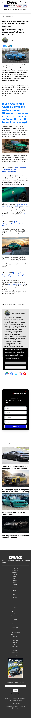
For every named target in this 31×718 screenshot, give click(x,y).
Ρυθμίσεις (15, 362)
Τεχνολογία (14, 578)
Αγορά (14, 582)
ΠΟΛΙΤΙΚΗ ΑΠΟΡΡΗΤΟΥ (16, 700)
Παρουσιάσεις (15, 623)
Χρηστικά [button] (15, 640)
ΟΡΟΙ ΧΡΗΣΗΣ (22, 698)
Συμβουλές (15, 636)
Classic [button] (15, 619)
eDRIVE (15, 12)
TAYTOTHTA (27, 560)
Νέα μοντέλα (15, 570)
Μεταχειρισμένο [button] (15, 632)
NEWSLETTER (11, 560)
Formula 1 (15, 600)
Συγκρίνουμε (15, 594)
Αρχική (3, 16)
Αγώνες (20, 9)
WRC (15, 602)
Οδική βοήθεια (15, 646)
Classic (25, 9)
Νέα (15, 609)
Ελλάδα (15, 574)
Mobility (15, 613)
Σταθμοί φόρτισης (15, 615)
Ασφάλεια (15, 580)
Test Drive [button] (15, 587)
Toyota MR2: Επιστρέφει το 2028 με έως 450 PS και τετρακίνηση (15, 468)
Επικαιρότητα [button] (15, 568)
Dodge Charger (7, 303)
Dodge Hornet (11, 304)
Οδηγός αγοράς (14, 634)
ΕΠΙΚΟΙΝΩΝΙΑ (19, 560)
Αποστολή (15, 592)
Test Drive (14, 9)
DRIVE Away (10, 12)
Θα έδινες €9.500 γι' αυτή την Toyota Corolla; (13, 514)
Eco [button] (15, 607)
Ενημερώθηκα (15, 367)
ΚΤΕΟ (15, 644)
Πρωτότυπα (15, 572)
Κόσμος (15, 576)
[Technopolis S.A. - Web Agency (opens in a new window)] (15, 708)
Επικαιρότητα (7, 9)
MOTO (15, 629)
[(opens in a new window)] (22, 2)
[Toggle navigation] (3, 2)
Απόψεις (15, 584)
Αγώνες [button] (15, 597)
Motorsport (14, 604)
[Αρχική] (12, 2)
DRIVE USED (21, 12)
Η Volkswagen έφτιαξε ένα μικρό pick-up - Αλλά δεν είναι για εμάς (15, 491)
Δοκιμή (14, 590)
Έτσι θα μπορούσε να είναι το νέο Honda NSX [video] (15, 537)
